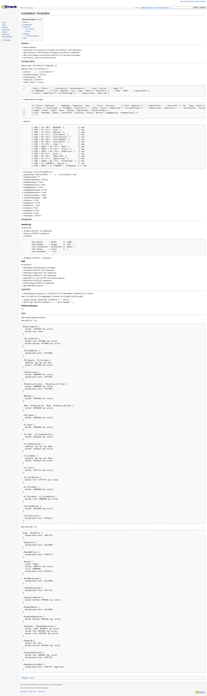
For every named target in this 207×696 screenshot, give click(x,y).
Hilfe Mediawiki (7, 37)
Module (4, 32)
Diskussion (29, 8)
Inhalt (4, 25)
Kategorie (25, 678)
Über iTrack (32, 691)
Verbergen (38, 19)
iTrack (4, 22)
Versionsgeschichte (162, 8)
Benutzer (5, 27)
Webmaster (6, 30)
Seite (22, 8)
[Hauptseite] (9, 9)
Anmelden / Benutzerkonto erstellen (194, 1)
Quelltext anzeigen (147, 8)
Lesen (137, 8)
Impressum (41, 691)
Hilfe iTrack (6, 34)
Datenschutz (24, 691)
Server (32, 678)
